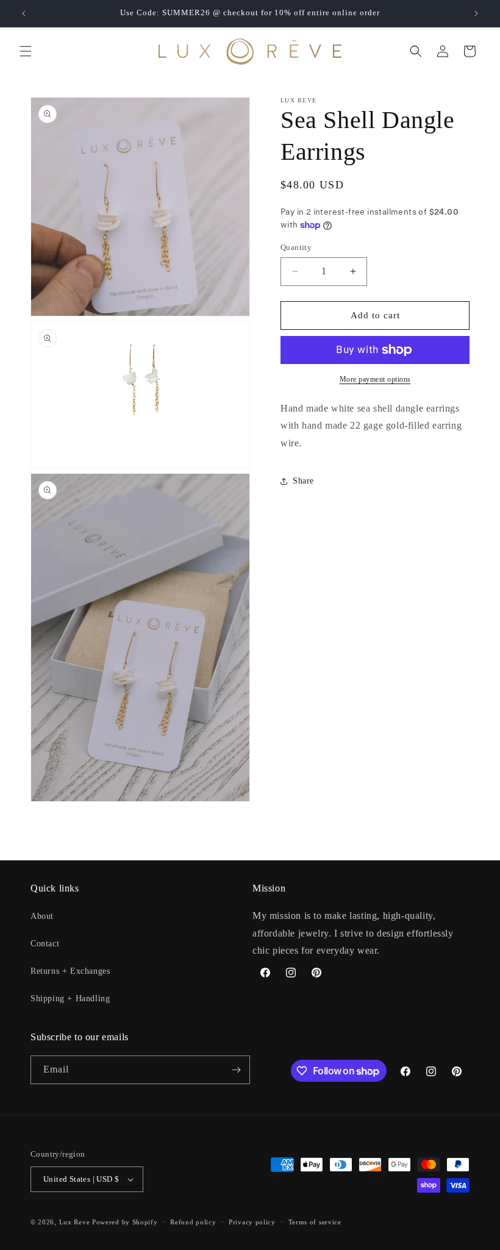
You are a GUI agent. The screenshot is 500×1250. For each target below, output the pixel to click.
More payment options (375, 379)
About (42, 916)
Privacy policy (252, 1222)
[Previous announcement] (23, 13)
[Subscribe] (236, 1069)
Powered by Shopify (125, 1222)
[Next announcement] (476, 13)
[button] (25, 51)
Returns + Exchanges (70, 971)
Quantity (296, 247)
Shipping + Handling (70, 998)
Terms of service (314, 1222)
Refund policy (193, 1222)
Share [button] (303, 480)
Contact (44, 943)
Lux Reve (74, 1222)
